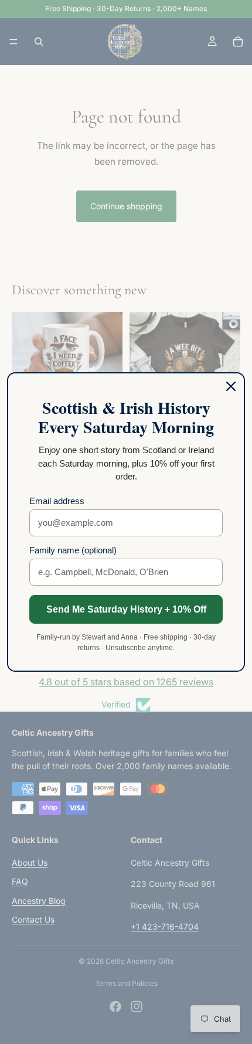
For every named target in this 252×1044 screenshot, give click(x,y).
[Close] (231, 386)
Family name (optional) (73, 550)
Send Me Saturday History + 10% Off (126, 609)
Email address (56, 501)
